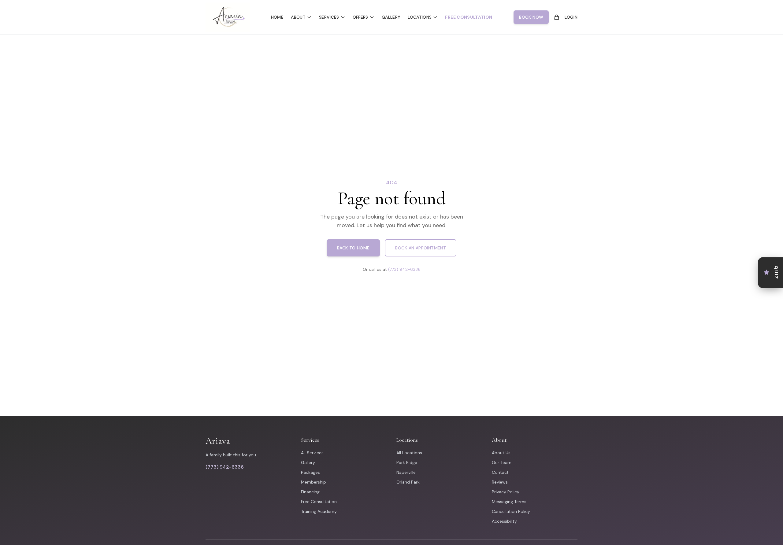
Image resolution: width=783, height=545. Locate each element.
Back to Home (353, 248)
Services (329, 17)
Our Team (501, 462)
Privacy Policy (505, 492)
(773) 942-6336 (404, 269)
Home (277, 17)
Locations (420, 17)
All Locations (409, 452)
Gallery (391, 17)
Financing (310, 492)
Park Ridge (406, 462)
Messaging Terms (509, 501)
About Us (501, 452)
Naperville (406, 472)
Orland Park (408, 482)
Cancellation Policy (511, 511)
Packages (310, 472)
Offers (360, 17)
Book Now (531, 17)
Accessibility (504, 521)
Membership (313, 482)
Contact (500, 472)
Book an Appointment (420, 248)
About (298, 17)
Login (571, 17)
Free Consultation (468, 17)
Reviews (500, 482)
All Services (312, 452)
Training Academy (319, 511)
